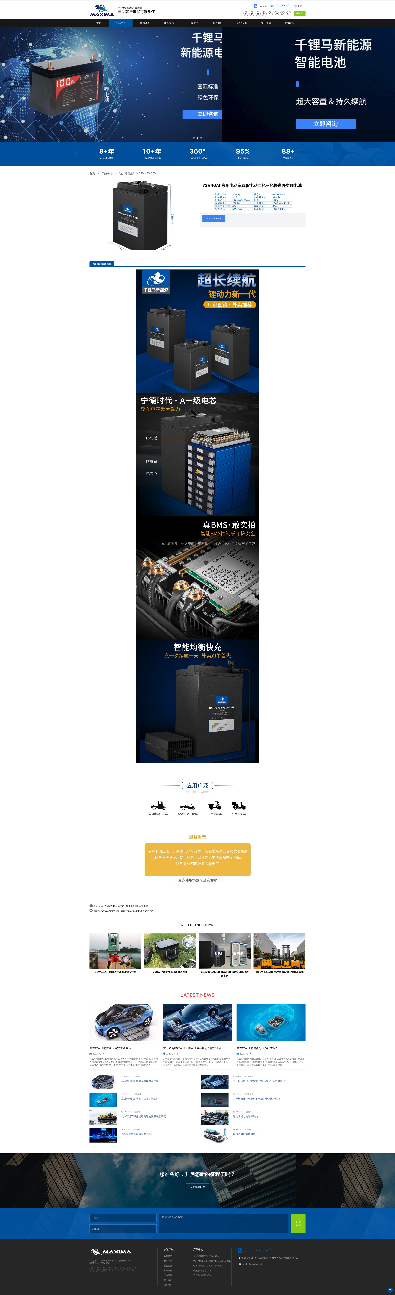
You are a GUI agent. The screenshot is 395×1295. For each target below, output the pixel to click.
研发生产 (193, 23)
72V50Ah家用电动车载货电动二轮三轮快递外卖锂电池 (127, 910)
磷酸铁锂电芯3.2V (202, 1270)
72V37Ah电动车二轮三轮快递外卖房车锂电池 (126, 906)
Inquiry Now (214, 218)
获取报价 (300, 13)
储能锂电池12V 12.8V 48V (206, 1256)
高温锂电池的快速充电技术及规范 (139, 1080)
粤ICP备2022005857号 (99, 1263)
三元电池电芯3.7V (202, 1275)
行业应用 (242, 23)
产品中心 (121, 23)
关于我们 (266, 23)
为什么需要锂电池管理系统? (136, 1134)
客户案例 (217, 23)
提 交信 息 (298, 1223)
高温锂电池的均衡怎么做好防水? (139, 1098)
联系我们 (290, 23)
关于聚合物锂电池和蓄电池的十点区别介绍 (256, 1098)
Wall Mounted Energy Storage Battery (212, 1261)
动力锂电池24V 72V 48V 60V (137, 173)
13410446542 (278, 6)
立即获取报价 (197, 1186)
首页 (98, 23)
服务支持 (169, 23)
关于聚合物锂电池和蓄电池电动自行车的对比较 (259, 1080)
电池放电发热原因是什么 (246, 1134)
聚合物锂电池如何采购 (245, 1116)
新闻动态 (145, 23)
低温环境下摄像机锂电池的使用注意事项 (143, 1116)
